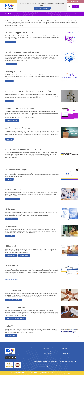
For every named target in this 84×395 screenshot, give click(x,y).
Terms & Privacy (66, 373)
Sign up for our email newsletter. (54, 366)
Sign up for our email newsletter (42, 8)
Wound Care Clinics (11, 63)
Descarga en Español (23, 255)
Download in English (11, 255)
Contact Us (75, 1)
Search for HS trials (11, 335)
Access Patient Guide (11, 218)
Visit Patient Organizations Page (13, 299)
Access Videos (10, 235)
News (69, 6)
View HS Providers (11, 42)
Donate (75, 6)
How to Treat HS (47, 353)
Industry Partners (66, 353)
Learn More (9, 81)
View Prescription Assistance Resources (15, 318)
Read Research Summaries (12, 199)
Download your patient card (12, 279)
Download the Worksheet (12, 120)
